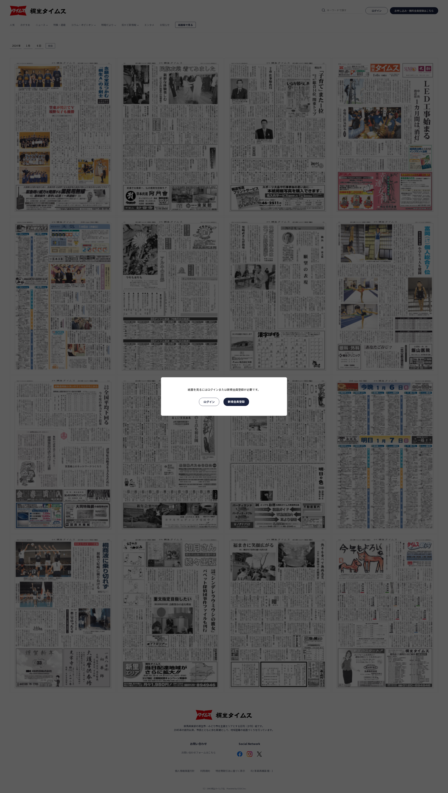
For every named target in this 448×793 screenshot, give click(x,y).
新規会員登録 (236, 401)
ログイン (209, 402)
